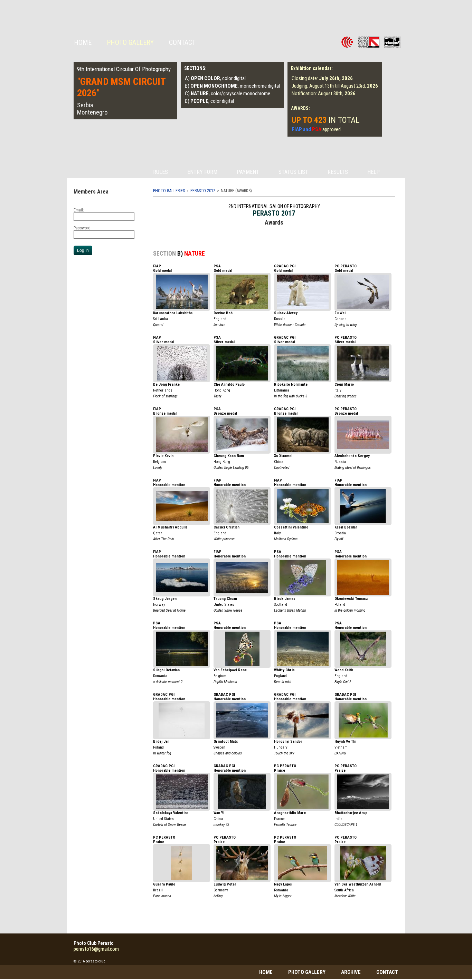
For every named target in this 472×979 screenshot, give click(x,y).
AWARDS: (300, 108)
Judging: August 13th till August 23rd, (335, 86)
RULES (160, 172)
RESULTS (338, 172)
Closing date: (322, 78)
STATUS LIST (293, 172)
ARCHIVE (351, 972)
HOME (83, 42)
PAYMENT (248, 172)
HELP (373, 172)
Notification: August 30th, (324, 93)
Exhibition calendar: (312, 68)
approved (316, 129)
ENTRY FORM (202, 172)
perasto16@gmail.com (96, 949)
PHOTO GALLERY (306, 972)
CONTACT (182, 42)
